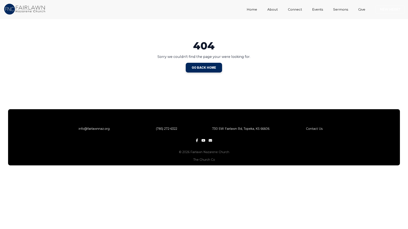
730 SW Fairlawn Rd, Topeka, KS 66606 (240, 129)
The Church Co (204, 160)
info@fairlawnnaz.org (94, 129)
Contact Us (314, 129)
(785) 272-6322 (167, 129)
